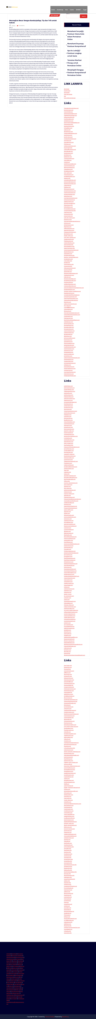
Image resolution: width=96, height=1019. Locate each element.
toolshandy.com (68, 807)
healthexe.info (68, 850)
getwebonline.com (69, 780)
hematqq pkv (17, 988)
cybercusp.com (68, 648)
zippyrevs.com (67, 708)
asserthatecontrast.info (70, 864)
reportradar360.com (69, 814)
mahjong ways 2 (16, 993)
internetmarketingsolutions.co (72, 221)
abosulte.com (67, 632)
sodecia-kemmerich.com (70, 304)
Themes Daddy (49, 1017)
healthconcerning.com (70, 183)
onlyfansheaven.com (69, 782)
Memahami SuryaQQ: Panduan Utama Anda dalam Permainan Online (75, 35)
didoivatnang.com (68, 533)
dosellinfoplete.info (69, 875)
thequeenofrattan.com (70, 232)
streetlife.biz (67, 900)
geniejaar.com (67, 155)
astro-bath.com (68, 484)
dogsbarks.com (68, 535)
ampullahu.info (68, 861)
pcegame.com (67, 592)
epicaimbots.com (68, 540)
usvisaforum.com (68, 427)
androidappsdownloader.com (71, 755)
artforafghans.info (69, 846)
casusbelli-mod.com (69, 454)
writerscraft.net (68, 764)
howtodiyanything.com (70, 569)
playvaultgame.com (69, 366)
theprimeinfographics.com (71, 298)
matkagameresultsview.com (71, 742)
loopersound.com (68, 432)
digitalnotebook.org (69, 167)
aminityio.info (67, 855)
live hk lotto (67, 90)
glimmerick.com (68, 418)
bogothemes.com (68, 441)
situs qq (8, 979)
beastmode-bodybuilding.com (72, 122)
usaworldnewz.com (69, 389)
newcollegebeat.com (69, 422)
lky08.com (66, 784)
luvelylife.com (67, 796)
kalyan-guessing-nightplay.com (72, 751)
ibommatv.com (68, 674)
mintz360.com (67, 160)
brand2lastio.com (68, 771)
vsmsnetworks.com (69, 671)
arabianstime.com (68, 520)
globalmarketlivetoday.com (71, 553)
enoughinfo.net (68, 904)
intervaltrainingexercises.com (71, 313)
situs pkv (16, 977)
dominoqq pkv (10, 975)
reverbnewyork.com (69, 423)
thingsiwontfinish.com (70, 375)
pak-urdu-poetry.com (69, 217)
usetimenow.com (68, 757)
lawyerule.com (67, 832)
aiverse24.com (67, 633)
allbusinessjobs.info (69, 117)
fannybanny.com (68, 341)
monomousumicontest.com (71, 250)
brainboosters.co (68, 404)
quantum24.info (68, 269)
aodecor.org (67, 891)
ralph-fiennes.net (68, 785)
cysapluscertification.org (70, 886)
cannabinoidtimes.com (70, 180)
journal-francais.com (69, 829)
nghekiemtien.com (69, 837)
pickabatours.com (68, 121)
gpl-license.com (68, 554)
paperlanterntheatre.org (70, 506)
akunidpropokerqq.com (70, 475)
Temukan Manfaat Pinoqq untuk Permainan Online (74, 63)
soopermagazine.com (69, 614)
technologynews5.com (70, 601)
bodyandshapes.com (69, 642)
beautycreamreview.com (70, 526)
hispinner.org (67, 746)
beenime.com (67, 302)
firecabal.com (67, 549)
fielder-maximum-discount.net (72, 787)
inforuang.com (68, 793)
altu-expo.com (68, 488)
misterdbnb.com (68, 309)
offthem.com (67, 672)
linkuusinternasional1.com (71, 461)
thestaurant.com (68, 318)
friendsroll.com (68, 463)
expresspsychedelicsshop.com (71, 544)
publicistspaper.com (69, 628)
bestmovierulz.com (69, 429)
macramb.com (67, 798)
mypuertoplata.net (69, 687)
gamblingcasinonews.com (70, 699)
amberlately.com (68, 405)
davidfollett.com (68, 420)
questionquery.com (69, 820)
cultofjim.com (67, 416)
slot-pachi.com (68, 173)
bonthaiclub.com (68, 452)
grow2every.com (68, 556)
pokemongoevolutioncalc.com (72, 357)
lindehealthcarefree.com (70, 115)
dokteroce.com (68, 827)
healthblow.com (68, 759)
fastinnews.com (68, 339)
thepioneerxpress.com (70, 689)
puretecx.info (67, 852)
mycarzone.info (68, 266)
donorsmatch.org (68, 893)
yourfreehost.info (68, 445)
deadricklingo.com (69, 252)
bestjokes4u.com (68, 151)
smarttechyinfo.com (69, 165)
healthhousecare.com (69, 558)
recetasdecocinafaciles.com (71, 501)
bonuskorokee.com (69, 327)
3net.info (66, 470)
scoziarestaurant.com (69, 621)
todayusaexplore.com (69, 391)
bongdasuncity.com (69, 171)
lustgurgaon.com (68, 153)
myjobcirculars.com (69, 712)
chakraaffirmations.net (70, 149)
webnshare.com (68, 196)
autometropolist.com (69, 524)
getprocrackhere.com (69, 338)
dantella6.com (67, 719)
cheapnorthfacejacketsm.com (72, 447)
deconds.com (67, 651)
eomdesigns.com (68, 259)
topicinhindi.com (68, 112)
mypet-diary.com (68, 800)
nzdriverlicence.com (69, 588)
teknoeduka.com (68, 603)
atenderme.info (68, 866)
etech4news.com (68, 542)
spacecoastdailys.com (69, 615)
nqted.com (67, 587)
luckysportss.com (68, 350)
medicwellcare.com (69, 275)
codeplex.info (67, 472)
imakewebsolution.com (70, 138)
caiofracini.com (68, 212)
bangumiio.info (68, 868)
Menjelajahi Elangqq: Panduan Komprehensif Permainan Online (76, 72)
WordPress (65, 1017)
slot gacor (18, 959)
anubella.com (67, 635)
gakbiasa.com (67, 924)
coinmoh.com (67, 527)
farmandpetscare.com (69, 208)
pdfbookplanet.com (69, 228)
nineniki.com (67, 732)
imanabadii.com (68, 929)
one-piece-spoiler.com (70, 237)
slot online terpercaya (69, 98)
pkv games (67, 92)
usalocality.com (68, 393)
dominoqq (66, 89)
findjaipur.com (67, 414)
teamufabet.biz (68, 692)
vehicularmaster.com (69, 398)
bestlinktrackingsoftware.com (72, 320)
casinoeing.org (68, 897)
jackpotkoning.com (69, 345)
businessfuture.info (69, 126)
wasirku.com (67, 839)
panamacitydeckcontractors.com (72, 803)
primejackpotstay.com (70, 363)
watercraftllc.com (68, 510)
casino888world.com (69, 307)
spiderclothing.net (69, 465)
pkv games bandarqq (17, 955)
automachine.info (68, 244)
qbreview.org (67, 705)
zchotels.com (67, 597)
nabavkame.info (68, 922)
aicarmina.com (68, 409)
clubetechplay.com (69, 332)
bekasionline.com (68, 678)
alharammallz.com (69, 515)
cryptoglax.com (68, 438)
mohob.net (67, 162)
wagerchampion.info (69, 248)
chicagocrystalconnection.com (72, 927)
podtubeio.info (68, 877)
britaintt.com (67, 649)
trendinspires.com (68, 811)
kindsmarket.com (68, 794)
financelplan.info (68, 124)
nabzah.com (67, 739)
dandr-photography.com (70, 825)
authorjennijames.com (70, 490)
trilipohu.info (67, 931)
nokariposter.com (68, 750)
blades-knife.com (68, 235)
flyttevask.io (67, 915)
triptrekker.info (68, 260)
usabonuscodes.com (69, 608)
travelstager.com (68, 809)
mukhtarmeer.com (69, 583)
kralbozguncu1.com (69, 574)
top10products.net (69, 119)
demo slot (9, 966)
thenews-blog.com (69, 605)
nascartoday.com (68, 585)
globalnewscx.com (69, 225)
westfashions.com (68, 805)
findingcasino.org (68, 241)
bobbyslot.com (68, 156)
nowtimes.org (67, 895)
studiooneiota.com (69, 239)
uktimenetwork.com (69, 387)
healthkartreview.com (69, 560)
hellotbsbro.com (68, 207)
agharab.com (67, 495)
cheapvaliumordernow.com (71, 300)
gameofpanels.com (69, 753)
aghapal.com (67, 486)
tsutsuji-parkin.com (69, 493)
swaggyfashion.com (69, 816)
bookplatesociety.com (70, 456)
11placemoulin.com (69, 158)
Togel (85, 10)
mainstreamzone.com (69, 192)
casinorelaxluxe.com (69, 330)
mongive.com (67, 741)
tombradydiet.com (69, 450)
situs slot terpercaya (11, 962)
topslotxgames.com (69, 715)
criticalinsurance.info (69, 748)
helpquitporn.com (68, 562)
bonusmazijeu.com (69, 323)
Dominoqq (60, 10)
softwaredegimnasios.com (70, 612)
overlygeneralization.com (70, 198)
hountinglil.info (68, 147)
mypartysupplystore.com (70, 411)
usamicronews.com (69, 354)
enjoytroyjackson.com (69, 538)
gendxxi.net (67, 262)
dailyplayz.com (68, 336)
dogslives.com (67, 226)
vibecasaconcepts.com (70, 268)
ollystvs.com (67, 223)
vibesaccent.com (68, 400)
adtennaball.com (68, 737)
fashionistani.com (68, 545)
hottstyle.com (67, 567)
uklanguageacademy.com (70, 113)
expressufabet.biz (68, 685)
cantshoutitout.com (69, 683)
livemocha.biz (67, 899)
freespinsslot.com (68, 174)
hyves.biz (66, 902)
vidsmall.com (67, 277)
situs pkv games (68, 94)
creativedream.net (69, 776)
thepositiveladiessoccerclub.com (72, 499)
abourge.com (67, 511)
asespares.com (68, 518)
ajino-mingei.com (68, 443)
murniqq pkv (9, 988)
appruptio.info (68, 933)
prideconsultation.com (70, 146)
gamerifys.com (68, 667)
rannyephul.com (68, 812)
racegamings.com (68, 361)
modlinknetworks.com (70, 347)
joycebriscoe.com (68, 407)
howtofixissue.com (69, 690)
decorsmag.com (68, 698)
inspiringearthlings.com (70, 571)
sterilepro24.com (68, 282)
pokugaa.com (67, 365)
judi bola (15, 961)
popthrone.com (68, 135)
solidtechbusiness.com (70, 284)
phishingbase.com (68, 359)
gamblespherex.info (69, 255)
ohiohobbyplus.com (69, 440)
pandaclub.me (67, 913)
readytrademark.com (69, 617)
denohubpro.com (68, 234)
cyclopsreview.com (69, 529)
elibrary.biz (67, 481)
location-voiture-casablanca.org (72, 291)
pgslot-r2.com (67, 594)
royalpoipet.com (68, 316)
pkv (65, 96)
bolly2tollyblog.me (69, 911)
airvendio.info (67, 848)
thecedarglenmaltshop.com (71, 108)
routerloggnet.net (69, 717)
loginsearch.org (68, 890)
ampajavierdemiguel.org (70, 402)
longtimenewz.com (69, 348)
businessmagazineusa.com (71, 273)
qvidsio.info (67, 881)
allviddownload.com (69, 696)
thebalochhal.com (69, 396)
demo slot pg (21, 980)
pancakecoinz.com (69, 142)
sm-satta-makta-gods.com (71, 610)
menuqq (8, 953)
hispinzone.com (68, 723)
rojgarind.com (67, 185)
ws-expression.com (69, 596)
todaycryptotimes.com (70, 606)
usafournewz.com (68, 395)
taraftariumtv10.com (69, 818)
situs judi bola (10, 982)
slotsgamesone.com (69, 721)
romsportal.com (68, 370)
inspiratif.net (67, 669)
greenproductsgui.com (70, 182)
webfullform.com (68, 694)
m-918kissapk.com (69, 920)
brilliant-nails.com (69, 823)
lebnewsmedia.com (69, 457)
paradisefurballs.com (69, 176)
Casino (72, 10)
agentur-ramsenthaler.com (71, 257)
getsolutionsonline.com (70, 744)
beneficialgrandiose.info (70, 872)
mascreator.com (68, 580)
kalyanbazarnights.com (70, 724)
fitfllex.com (67, 789)
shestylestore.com (69, 374)
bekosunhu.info (68, 870)
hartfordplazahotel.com (70, 918)
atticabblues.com (68, 522)
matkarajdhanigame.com (70, 133)
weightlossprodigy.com (70, 164)
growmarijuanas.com (69, 194)
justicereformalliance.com (71, 436)
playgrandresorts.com (69, 368)
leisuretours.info (68, 205)
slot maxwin (13, 964)
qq (21, 988)
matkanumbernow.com (70, 710)
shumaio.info (67, 882)
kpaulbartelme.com (69, 293)
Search (84, 16)
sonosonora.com (68, 459)
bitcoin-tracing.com (69, 641)
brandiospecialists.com (70, 733)
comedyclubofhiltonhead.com (72, 295)
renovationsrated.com (70, 619)
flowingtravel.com (69, 730)
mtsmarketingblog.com (70, 836)
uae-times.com (68, 665)
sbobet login (9, 984)
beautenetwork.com (69, 639)
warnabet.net (67, 907)
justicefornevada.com (69, 203)
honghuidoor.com (68, 728)
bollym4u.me (67, 909)
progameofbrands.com (70, 703)
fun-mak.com (67, 305)
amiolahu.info (67, 857)
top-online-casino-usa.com (71, 726)
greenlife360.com (68, 681)
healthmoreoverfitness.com (71, 714)
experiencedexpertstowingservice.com (74, 287)
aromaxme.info (68, 863)
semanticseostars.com (70, 191)
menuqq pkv (17, 986)
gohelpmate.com (68, 760)
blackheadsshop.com (69, 289)
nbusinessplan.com (69, 680)
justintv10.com (68, 830)
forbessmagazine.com (70, 551)
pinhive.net (67, 906)
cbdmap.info (67, 129)
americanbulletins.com (70, 517)
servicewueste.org (68, 706)
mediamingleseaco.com (70, 834)
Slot (66, 10)
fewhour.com (67, 187)
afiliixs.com (67, 513)
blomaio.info (67, 873)
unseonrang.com (68, 216)
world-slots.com (68, 137)
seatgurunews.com (69, 468)
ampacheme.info (68, 859)
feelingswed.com (68, 547)
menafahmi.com (68, 581)
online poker (14, 970)
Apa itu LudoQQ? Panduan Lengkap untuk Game (74, 53)
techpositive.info (68, 214)
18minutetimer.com (69, 189)
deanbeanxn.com (68, 131)
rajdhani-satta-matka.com (71, 762)
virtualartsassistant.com (70, 296)
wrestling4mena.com (69, 767)
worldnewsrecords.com (70, 280)
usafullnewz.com (68, 386)
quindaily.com (67, 630)
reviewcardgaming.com (70, 286)
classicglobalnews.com (70, 646)
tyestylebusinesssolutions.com (72, 314)
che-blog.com (67, 140)
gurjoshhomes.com (69, 448)
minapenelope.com (69, 434)
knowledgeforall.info (69, 769)
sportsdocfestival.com (70, 372)
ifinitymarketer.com (69, 343)
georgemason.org (68, 110)
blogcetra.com (68, 219)
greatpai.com (67, 504)
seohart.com (67, 623)
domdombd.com (68, 334)
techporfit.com (68, 676)
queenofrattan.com (69, 230)
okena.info (67, 474)
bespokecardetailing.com (70, 477)
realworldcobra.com (69, 243)
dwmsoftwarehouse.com (70, 536)
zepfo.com (67, 599)
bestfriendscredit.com (69, 479)
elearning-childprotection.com (72, 766)
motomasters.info (69, 264)
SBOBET (78, 10)
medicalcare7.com (68, 735)
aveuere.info (67, 178)
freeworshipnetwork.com (70, 508)
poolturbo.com (68, 843)
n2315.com (67, 778)
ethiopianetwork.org (69, 199)
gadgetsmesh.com (69, 201)
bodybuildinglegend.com (70, 821)
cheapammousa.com (69, 497)
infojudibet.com (68, 128)
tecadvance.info (68, 854)
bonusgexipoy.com (69, 329)
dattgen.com (67, 531)
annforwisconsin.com (69, 413)
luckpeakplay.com (68, 352)
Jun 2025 (55, 15)
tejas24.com (67, 841)
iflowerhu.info (67, 925)
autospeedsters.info (69, 246)
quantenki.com (68, 271)
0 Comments (21, 25)
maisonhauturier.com (69, 578)
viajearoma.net (68, 492)
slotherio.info (67, 884)
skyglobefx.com (68, 253)
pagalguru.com (68, 590)
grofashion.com (68, 356)
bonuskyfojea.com (68, 325)
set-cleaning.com (68, 624)
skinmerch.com (68, 425)
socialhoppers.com (69, 775)
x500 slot (19, 964)
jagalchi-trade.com (69, 431)
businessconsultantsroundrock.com (73, 644)
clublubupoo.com (68, 322)
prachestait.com (68, 845)
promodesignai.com (69, 626)
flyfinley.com (67, 144)
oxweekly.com (67, 802)
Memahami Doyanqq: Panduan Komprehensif (76, 44)
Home (53, 10)
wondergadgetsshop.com (70, 466)
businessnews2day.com (70, 278)
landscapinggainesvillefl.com (71, 576)
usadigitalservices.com (70, 773)
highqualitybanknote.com (70, 563)
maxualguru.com (68, 169)
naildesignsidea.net (69, 502)
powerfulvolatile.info (69, 879)
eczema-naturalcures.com (70, 483)
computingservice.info (70, 210)
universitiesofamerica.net (70, 701)
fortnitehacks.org (68, 888)
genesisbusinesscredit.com (71, 791)
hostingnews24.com (69, 565)
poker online (18, 989)
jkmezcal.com (67, 311)
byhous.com (67, 916)
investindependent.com (70, 572)
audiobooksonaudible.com (71, 637)
